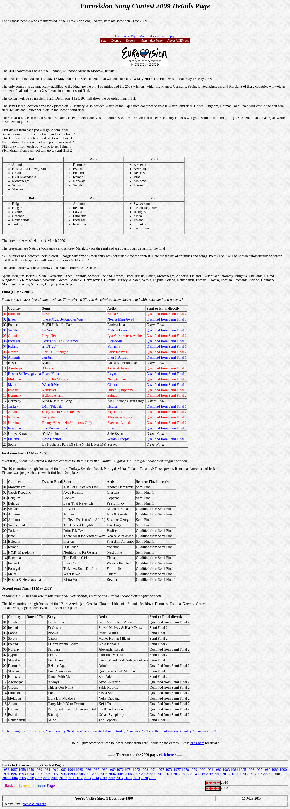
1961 (46, 770)
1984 (234, 770)
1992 (14, 774)
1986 (250, 770)
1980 (201, 770)
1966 (87, 770)
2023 (266, 774)
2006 (128, 774)
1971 (128, 770)
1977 (177, 770)
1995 (38, 774)
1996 (46, 774)
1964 (71, 770)
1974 (152, 770)
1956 (6, 770)
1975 (160, 770)
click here (197, 743)
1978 (185, 770)
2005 (120, 774)
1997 (54, 774)
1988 (267, 770)
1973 (144, 770)
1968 (103, 770)
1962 (54, 770)
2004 (112, 774)
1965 (79, 770)
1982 (218, 770)
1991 (6, 774)
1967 (95, 770)
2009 (152, 774)
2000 (79, 774)
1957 (14, 770)
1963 (63, 770)
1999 (71, 774)
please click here (34, 804)
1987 (258, 770)
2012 (177, 774)
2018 (226, 774)
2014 (193, 774)
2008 (144, 774)
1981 (209, 770)
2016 (209, 774)
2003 (103, 774)
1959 (30, 770)
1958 (22, 770)
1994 (30, 774)
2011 (168, 774)
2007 (136, 774)
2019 (234, 774)
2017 (217, 774)
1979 (193, 770)
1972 (136, 770)
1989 (275, 770)
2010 (160, 774)
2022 (258, 774)
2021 (250, 774)
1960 (38, 770)
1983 (226, 770)
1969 (112, 770)
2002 (95, 774)
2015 (201, 774)
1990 (283, 770)
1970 (120, 770)
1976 (169, 770)
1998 (63, 774)
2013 (185, 774)
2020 (242, 774)
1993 (22, 774)
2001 (87, 774)
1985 (242, 770)
